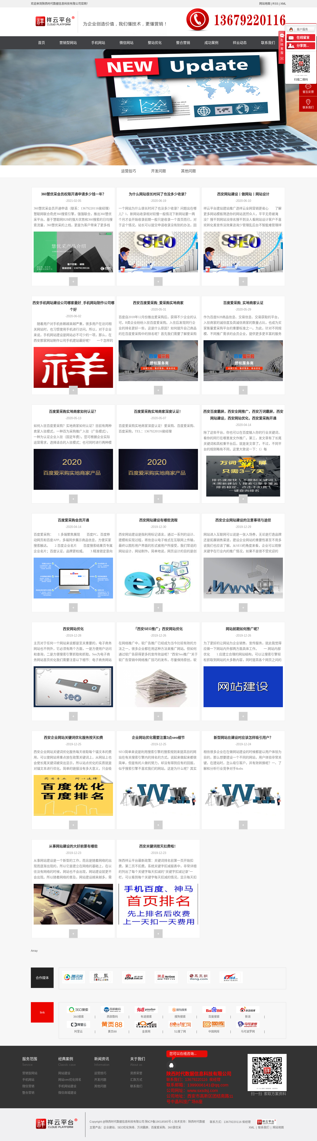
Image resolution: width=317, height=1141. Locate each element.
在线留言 (303, 37)
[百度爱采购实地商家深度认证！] (158, 498)
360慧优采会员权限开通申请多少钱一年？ (73, 194)
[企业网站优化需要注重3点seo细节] (158, 825)
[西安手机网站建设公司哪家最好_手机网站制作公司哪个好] (73, 390)
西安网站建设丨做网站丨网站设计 (243, 194)
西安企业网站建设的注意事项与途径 (243, 520)
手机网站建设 (67, 1086)
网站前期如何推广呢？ (243, 629)
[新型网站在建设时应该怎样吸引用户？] (243, 825)
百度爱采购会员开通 (73, 520)
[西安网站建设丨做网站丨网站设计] (243, 281)
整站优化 (155, 43)
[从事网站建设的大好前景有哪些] (73, 933)
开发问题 (158, 171)
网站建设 (64, 1073)
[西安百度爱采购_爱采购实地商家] (158, 390)
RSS (275, 3)
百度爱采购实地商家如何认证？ (73, 411)
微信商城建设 (67, 1092)
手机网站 (98, 43)
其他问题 (188, 171)
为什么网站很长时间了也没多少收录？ (158, 194)
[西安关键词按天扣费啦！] (158, 933)
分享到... (303, 45)
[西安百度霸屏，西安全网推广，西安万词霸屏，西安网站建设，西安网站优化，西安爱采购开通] (243, 498)
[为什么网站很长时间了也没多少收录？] (158, 281)
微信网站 (126, 43)
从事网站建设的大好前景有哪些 (73, 846)
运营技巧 (128, 171)
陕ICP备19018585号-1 (159, 1121)
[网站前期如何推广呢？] (243, 716)
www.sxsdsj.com (202, 1090)
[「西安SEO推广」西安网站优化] (158, 716)
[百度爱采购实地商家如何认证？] (73, 498)
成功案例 (211, 43)
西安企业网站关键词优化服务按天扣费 (73, 737)
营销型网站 (68, 43)
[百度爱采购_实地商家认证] (243, 390)
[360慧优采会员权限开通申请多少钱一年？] (73, 281)
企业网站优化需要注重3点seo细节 (158, 737)
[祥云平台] (266, 1122)
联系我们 (268, 43)
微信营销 (28, 1086)
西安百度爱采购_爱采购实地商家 (158, 303)
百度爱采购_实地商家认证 (243, 303)
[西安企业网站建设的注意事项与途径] (243, 607)
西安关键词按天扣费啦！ (158, 846)
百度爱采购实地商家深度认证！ (158, 411)
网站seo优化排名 (69, 1079)
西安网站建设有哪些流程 (158, 520)
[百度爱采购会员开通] (73, 607)
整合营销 (183, 43)
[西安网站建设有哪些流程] (158, 607)
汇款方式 (136, 1079)
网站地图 (265, 3)
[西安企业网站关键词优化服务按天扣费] (73, 825)
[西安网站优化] (73, 716)
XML (283, 3)
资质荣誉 (136, 1073)
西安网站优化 (73, 629)
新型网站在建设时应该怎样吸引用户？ (243, 737)
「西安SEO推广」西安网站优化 (158, 629)
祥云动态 (240, 43)
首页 (41, 43)
